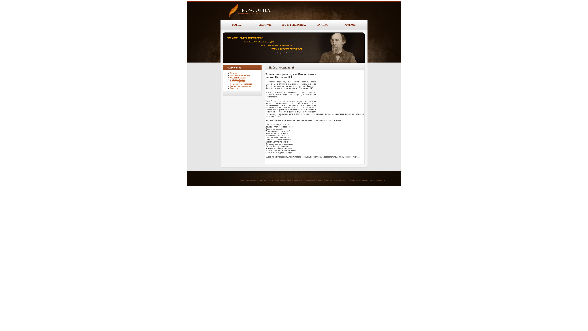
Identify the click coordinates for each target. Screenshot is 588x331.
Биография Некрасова (240, 75)
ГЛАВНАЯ (237, 25)
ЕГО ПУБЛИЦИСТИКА (294, 25)
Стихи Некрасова (237, 82)
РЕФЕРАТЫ (350, 25)
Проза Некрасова (237, 80)
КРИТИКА (322, 25)
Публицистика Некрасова (241, 84)
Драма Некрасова (238, 77)
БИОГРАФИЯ (265, 25)
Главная (233, 73)
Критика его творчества (240, 86)
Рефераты (234, 88)
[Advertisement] (341, 90)
